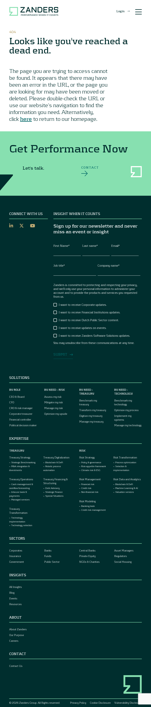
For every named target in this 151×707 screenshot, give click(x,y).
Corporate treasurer (20, 413)
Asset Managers (124, 550)
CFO (11, 402)
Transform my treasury (92, 410)
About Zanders (18, 629)
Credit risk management (93, 510)
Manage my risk (53, 408)
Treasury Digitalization (56, 457)
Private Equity (87, 556)
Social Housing (122, 561)
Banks (48, 550)
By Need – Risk (54, 389)
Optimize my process (126, 410)
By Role (14, 389)
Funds (47, 556)
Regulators (120, 556)
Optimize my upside (55, 413)
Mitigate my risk (53, 402)
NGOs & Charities (89, 561)
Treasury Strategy (19, 457)
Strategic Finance (54, 492)
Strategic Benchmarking (23, 462)
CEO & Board (16, 396)
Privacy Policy (78, 702)
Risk (82, 450)
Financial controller (20, 419)
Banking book (88, 506)
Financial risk (87, 484)
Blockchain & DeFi (54, 462)
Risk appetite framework (93, 466)
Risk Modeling (87, 501)
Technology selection (21, 525)
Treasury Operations (21, 479)
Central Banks (87, 550)
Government (16, 561)
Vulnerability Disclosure (128, 702)
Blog (11, 592)
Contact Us (15, 665)
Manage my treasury (91, 421)
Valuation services (124, 492)
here (26, 118)
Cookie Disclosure (100, 702)
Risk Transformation (125, 457)
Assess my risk (53, 396)
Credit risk (86, 488)
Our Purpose (16, 635)
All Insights (15, 586)
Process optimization (125, 462)
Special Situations (54, 495)
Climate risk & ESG (90, 470)
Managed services (20, 499)
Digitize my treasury (90, 415)
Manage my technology (127, 425)
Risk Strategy (87, 457)
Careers (13, 640)
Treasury (16, 450)
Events (13, 598)
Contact (90, 167)
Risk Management (90, 479)
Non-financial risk (89, 492)
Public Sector (52, 561)
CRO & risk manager (21, 408)
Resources (15, 604)
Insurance (15, 556)
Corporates (15, 550)
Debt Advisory (52, 488)
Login (120, 11)
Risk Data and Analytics (127, 479)
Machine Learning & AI (126, 488)
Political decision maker (23, 425)
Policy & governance (91, 462)
